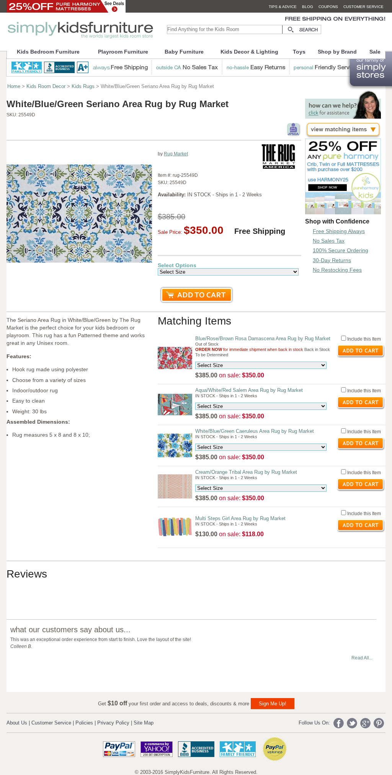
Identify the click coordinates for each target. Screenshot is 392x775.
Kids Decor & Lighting (249, 52)
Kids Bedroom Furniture (48, 52)
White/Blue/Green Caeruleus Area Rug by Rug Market (254, 431)
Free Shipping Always (339, 231)
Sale (375, 52)
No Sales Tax (329, 241)
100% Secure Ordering (340, 250)
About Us (17, 723)
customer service (363, 7)
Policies (84, 723)
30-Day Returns (332, 260)
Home (13, 86)
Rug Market (176, 154)
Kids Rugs (83, 86)
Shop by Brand (337, 52)
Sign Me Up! (272, 703)
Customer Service (51, 723)
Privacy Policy (113, 723)
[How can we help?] (343, 116)
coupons (328, 7)
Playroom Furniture (123, 52)
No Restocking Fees (337, 270)
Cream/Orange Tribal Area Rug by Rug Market (246, 472)
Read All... (361, 658)
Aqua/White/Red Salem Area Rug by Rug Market (249, 390)
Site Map (144, 723)
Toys (299, 52)
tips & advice (283, 7)
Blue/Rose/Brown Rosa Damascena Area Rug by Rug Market (262, 338)
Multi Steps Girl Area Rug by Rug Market (240, 518)
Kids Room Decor (45, 86)
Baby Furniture (184, 52)
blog (307, 7)
